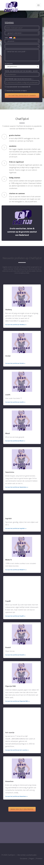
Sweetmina (9, 472)
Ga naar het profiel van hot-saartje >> (17, 750)
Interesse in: (9, 63)
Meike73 (8, 559)
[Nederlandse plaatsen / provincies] (10, 37)
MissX (7, 433)
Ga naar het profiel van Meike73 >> (16, 570)
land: (7, 37)
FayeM (7, 601)
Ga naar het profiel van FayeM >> (15, 616)
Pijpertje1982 (10, 686)
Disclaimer (23, 858)
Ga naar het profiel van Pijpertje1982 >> (17, 701)
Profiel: (21, 71)
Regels (31, 858)
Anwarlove (9, 781)
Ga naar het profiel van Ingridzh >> (15, 528)
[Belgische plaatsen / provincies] (14, 37)
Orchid (7, 356)
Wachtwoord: (19, 79)
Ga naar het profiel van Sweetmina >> (16, 487)
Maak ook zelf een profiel (22, 809)
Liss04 (7, 394)
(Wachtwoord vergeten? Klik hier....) (23, 79)
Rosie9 (8, 647)
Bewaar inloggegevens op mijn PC (17, 91)
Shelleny (8, 309)
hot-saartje (9, 732)
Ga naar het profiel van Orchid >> (15, 363)
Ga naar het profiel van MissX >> (15, 441)
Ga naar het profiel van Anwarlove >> (16, 796)
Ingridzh (8, 518)
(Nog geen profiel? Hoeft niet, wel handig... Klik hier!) (24, 71)
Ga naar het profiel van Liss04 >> (15, 402)
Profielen (39, 858)
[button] (22, 66)
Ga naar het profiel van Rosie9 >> (15, 655)
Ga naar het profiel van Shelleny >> (15, 325)
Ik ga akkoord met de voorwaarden (17, 87)
